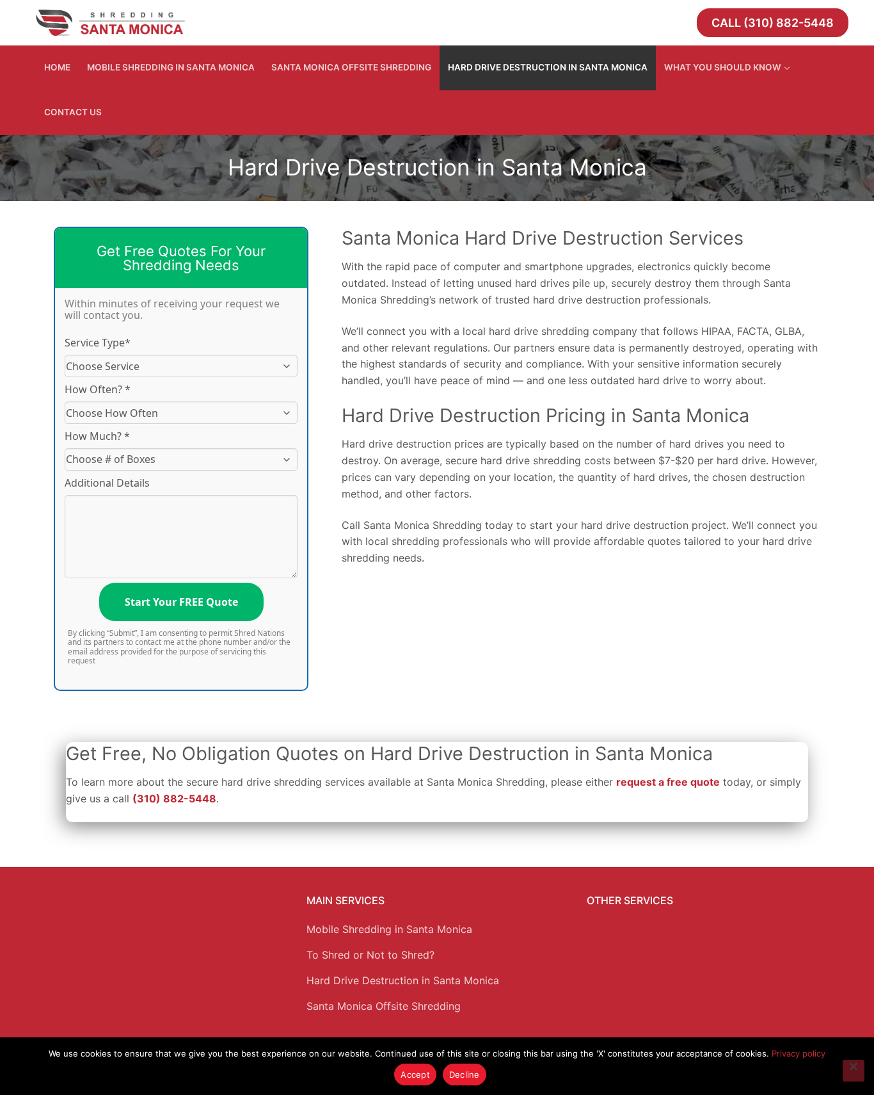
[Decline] (853, 1071)
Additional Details (107, 483)
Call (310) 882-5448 (772, 22)
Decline (464, 1074)
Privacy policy (798, 1053)
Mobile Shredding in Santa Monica (389, 929)
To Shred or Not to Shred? (370, 954)
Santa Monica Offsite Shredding (383, 1006)
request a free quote (668, 781)
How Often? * (98, 389)
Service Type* (98, 343)
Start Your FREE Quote (181, 602)
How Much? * (97, 436)
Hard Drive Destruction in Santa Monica (402, 980)
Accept (415, 1074)
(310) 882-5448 (174, 798)
